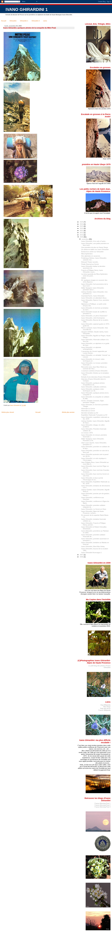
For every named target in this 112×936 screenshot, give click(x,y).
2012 (82, 233)
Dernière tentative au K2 (89, 413)
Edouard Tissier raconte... (90, 262)
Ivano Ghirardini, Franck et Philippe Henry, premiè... (93, 524)
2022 (82, 228)
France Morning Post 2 (102, 805)
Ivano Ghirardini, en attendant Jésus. (94, 298)
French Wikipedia (104, 710)
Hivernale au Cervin (88, 408)
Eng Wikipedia (105, 705)
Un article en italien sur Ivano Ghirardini (95, 249)
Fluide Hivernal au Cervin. (90, 264)
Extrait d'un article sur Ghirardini (92, 252)
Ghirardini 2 (36, 21)
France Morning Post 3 (102, 807)
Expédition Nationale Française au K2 (94, 415)
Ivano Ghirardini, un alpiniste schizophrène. (91, 348)
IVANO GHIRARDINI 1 (27, 9)
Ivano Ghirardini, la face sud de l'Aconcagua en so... (92, 479)
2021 (82, 230)
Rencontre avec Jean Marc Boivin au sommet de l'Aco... (94, 368)
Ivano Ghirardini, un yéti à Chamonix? (94, 316)
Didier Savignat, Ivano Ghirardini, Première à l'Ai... (92, 439)
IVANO (83, 278)
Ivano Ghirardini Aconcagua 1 (91, 552)
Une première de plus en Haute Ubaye (94, 247)
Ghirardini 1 (24, 21)
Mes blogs (106, 707)
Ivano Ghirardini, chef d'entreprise (93, 318)
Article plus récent (8, 412)
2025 (82, 222)
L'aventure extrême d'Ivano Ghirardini (94, 371)
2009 (82, 237)
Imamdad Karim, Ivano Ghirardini (92, 296)
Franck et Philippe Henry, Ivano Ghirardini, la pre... (92, 271)
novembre (85, 239)
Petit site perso (105, 708)
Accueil (3, 21)
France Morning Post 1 (102, 803)
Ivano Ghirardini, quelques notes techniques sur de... (92, 390)
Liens (45, 21)
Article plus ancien (68, 412)
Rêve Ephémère (87, 254)
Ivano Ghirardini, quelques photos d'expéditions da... (93, 384)
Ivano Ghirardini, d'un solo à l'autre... (94, 241)
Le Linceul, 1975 (87, 433)
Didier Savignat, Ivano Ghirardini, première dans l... (92, 289)
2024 (82, 224)
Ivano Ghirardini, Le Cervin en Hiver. (93, 509)
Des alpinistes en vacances (90, 256)
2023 (82, 226)
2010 (82, 235)
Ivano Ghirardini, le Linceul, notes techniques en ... (92, 360)
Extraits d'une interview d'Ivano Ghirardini (95, 377)
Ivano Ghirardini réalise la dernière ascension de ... (93, 267)
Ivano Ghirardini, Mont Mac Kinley (93, 546)
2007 (82, 555)
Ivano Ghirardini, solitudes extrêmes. (94, 387)
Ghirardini (13, 21)
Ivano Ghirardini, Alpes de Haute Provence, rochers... (92, 512)
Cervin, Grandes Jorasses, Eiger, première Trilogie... (92, 401)
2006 (82, 557)
